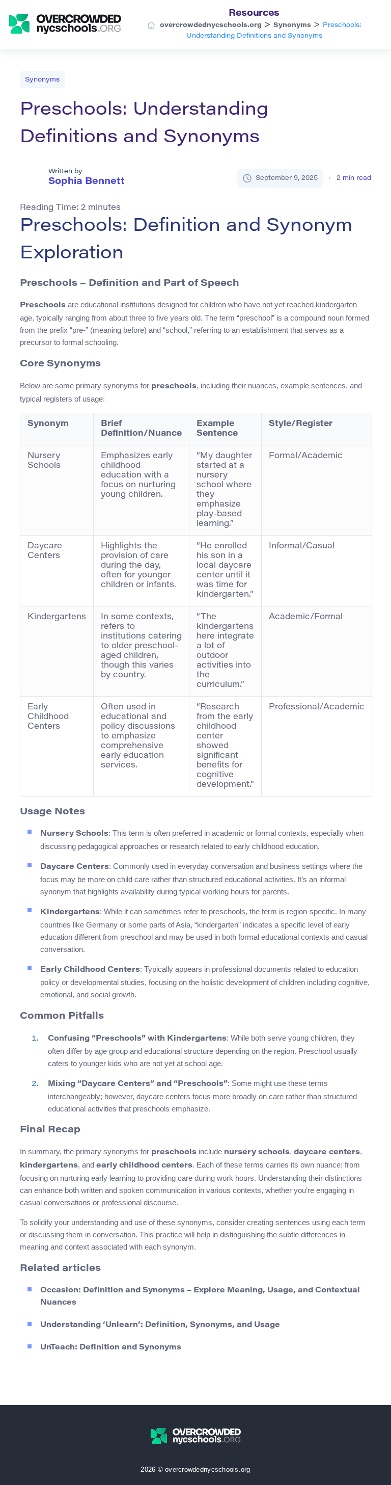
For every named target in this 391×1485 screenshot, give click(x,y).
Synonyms (42, 79)
